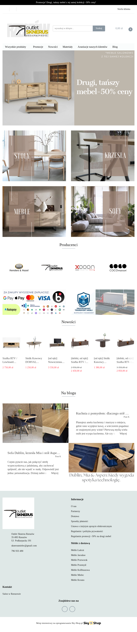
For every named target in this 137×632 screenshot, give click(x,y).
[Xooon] (85, 267)
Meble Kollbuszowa (80, 570)
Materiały (68, 46)
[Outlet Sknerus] (52, 267)
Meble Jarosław (78, 555)
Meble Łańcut (77, 550)
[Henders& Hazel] (19, 267)
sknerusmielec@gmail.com (24, 545)
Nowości (53, 46)
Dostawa (75, 516)
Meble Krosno (77, 580)
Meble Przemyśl (78, 565)
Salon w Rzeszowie (12, 594)
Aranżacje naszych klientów (92, 46)
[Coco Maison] (118, 267)
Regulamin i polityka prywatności (87, 531)
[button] (77, 499)
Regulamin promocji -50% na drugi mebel (91, 536)
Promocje (38, 46)
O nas (73, 506)
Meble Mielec (77, 575)
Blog (115, 46)
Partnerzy (75, 511)
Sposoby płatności (79, 521)
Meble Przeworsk (79, 560)
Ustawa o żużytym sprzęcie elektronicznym (91, 526)
